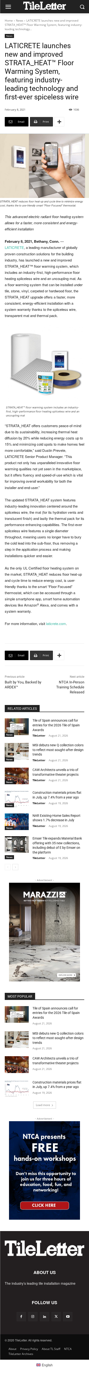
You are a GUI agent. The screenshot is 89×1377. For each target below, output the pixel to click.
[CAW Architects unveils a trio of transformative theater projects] (17, 776)
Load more (43, 1105)
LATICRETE (14, 247)
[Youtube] (67, 1316)
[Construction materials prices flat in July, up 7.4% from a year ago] (17, 798)
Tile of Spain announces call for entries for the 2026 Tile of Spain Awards (56, 725)
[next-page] (15, 867)
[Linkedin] (44, 1316)
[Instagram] (32, 1316)
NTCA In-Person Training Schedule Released (70, 687)
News (19, 21)
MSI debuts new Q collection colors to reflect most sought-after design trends (58, 749)
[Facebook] (21, 1316)
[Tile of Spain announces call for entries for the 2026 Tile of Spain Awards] (17, 726)
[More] (59, 121)
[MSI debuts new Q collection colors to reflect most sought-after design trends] (17, 751)
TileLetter (39, 735)
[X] (56, 1316)
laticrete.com (56, 623)
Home (9, 21)
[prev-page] (8, 867)
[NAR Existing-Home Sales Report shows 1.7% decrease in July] (17, 821)
